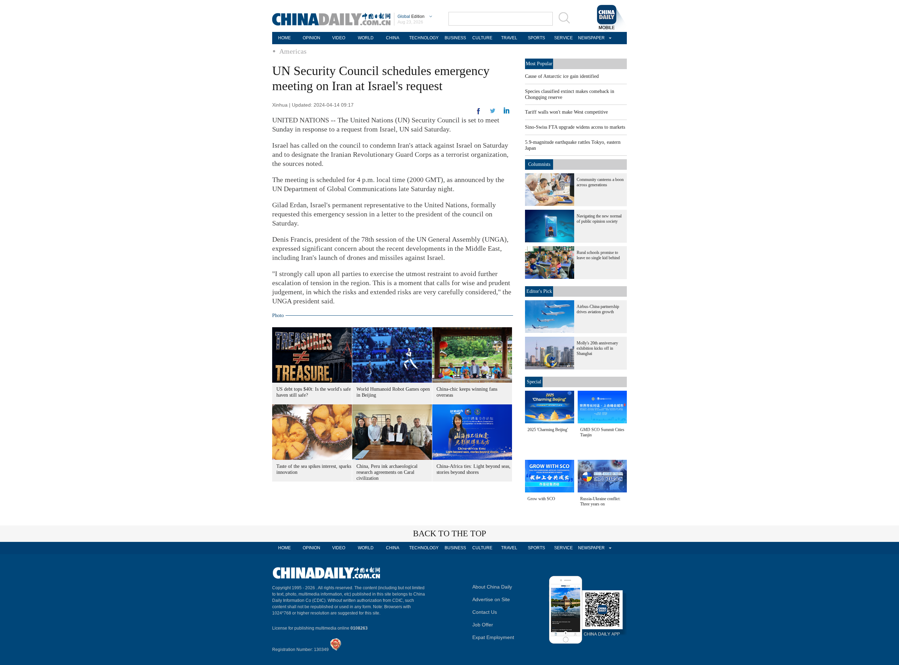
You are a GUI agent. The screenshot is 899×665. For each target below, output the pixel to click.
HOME (284, 37)
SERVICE (563, 37)
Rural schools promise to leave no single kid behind (598, 255)
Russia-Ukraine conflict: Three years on (600, 501)
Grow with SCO (541, 498)
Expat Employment (493, 637)
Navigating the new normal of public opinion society (599, 219)
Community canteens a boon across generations (600, 182)
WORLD (366, 37)
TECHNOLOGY (424, 37)
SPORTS (536, 37)
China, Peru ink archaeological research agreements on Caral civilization (387, 472)
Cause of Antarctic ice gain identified (562, 76)
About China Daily (492, 587)
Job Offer (482, 624)
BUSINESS (455, 37)
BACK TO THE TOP (449, 533)
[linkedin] (493, 112)
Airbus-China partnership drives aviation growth (598, 309)
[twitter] (507, 112)
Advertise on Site (491, 599)
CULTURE (482, 37)
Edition (411, 16)
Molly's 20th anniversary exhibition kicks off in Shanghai (597, 348)
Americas (293, 51)
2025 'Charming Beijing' (547, 429)
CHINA (392, 37)
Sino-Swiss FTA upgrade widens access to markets (575, 127)
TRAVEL (509, 37)
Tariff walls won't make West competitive (566, 112)
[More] (478, 114)
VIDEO (338, 37)
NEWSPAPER (590, 37)
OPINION (311, 37)
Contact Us (484, 612)
